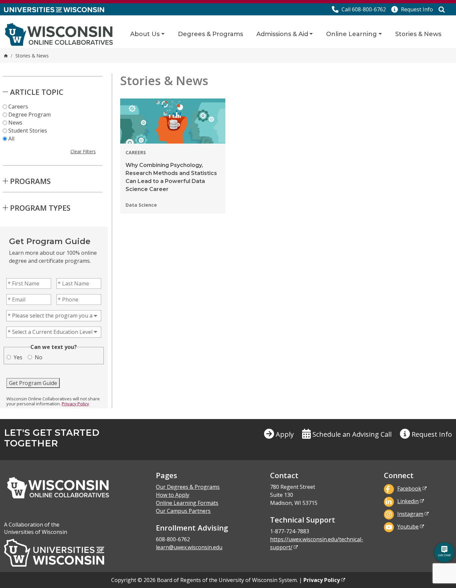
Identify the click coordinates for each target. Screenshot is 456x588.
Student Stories (27, 130)
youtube (408, 526)
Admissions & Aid (282, 34)
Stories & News (418, 34)
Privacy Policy (75, 404)
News (15, 122)
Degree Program (29, 114)
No (38, 357)
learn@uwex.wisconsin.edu (189, 547)
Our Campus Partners (183, 511)
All (11, 138)
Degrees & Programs (210, 34)
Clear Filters (83, 151)
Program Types (40, 208)
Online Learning (351, 34)
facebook (409, 488)
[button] (412, 9)
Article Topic (36, 92)
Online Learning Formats (187, 503)
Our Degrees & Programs (188, 487)
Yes (18, 357)
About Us (145, 34)
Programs (30, 181)
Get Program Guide (33, 383)
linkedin (408, 501)
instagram (410, 514)
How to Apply (172, 495)
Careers (18, 106)
